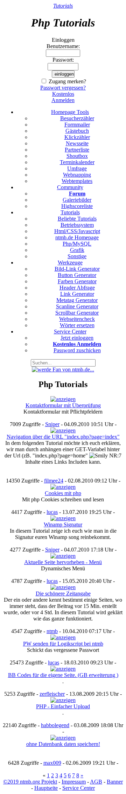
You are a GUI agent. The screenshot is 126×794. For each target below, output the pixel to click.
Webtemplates (77, 181)
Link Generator (77, 294)
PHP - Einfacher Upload (63, 706)
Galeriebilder (77, 200)
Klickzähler (77, 137)
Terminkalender (77, 162)
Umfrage (77, 168)
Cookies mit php (63, 493)
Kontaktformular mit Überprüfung (63, 405)
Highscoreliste (77, 206)
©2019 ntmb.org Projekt (30, 782)
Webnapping (77, 175)
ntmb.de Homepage (77, 237)
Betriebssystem (77, 225)
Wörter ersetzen (77, 325)
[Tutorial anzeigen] (63, 399)
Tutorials (63, 6)
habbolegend (55, 725)
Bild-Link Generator (77, 269)
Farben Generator (77, 281)
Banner (115, 782)
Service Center (78, 788)
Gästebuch (77, 131)
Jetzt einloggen (77, 338)
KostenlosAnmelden (63, 97)
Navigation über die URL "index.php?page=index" (63, 437)
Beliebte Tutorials (77, 219)
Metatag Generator (77, 300)
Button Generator (77, 275)
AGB (96, 782)
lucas (52, 512)
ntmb (52, 631)
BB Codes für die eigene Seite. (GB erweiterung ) (63, 675)
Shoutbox (77, 156)
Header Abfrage (77, 288)
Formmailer (77, 125)
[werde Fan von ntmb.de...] (63, 369)
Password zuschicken (77, 350)
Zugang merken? (67, 81)
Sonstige (77, 256)
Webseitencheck (77, 319)
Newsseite (77, 143)
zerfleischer (52, 694)
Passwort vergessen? (63, 88)
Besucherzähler (77, 118)
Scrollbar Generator (77, 313)
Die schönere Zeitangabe (63, 593)
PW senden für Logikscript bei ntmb (63, 644)
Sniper (52, 424)
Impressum (74, 782)
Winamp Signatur (63, 524)
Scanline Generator (77, 306)
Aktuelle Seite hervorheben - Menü (63, 562)
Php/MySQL (77, 244)
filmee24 (53, 481)
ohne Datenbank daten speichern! (63, 744)
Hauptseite (46, 788)
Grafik (77, 250)
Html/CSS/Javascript (77, 231)
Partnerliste (77, 150)
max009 (52, 763)
